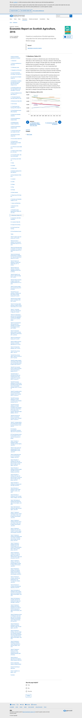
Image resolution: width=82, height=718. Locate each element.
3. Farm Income (14, 103)
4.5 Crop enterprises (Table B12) (16, 175)
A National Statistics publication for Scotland (15, 57)
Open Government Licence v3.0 (29, 711)
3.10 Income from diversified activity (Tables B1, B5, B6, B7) (16, 143)
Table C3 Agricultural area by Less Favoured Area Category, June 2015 (16, 456)
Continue (28, 695)
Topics (15, 19)
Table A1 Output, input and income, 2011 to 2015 (16, 237)
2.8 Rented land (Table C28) (16, 101)
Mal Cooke (29, 134)
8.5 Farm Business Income (16, 231)
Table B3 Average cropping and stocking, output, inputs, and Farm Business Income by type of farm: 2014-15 (16, 362)
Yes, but (30, 691)
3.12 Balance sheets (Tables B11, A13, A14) (16, 151)
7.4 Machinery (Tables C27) (16, 215)
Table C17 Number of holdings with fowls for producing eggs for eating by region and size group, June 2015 (16, 563)
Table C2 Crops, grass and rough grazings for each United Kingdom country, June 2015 (16, 449)
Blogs (48, 19)
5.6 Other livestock (14, 192)
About (11, 19)
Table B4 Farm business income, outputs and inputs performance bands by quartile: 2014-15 (16, 369)
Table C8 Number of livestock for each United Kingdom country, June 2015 (15, 490)
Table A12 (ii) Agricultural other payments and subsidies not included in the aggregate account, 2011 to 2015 (16, 325)
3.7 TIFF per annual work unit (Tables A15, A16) (15, 131)
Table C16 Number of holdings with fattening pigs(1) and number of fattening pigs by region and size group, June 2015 (16, 555)
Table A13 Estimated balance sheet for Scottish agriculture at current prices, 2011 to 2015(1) (16, 332)
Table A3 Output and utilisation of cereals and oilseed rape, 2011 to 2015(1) (15, 263)
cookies (15, 2)
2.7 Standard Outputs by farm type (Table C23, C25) (16, 97)
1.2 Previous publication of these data (16, 64)
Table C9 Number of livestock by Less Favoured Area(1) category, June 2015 (16, 496)
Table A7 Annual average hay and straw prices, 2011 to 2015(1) (16, 288)
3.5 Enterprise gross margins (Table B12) (15, 123)
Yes (29, 685)
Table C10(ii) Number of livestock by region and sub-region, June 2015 (16, 508)
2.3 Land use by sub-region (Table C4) (16, 77)
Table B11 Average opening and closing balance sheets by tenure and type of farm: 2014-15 (16, 424)
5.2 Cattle (12, 181)
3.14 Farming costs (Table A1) (16, 159)
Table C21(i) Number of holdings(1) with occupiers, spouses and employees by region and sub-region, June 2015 (16, 593)
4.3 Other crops (14, 168)
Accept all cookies (14, 10)
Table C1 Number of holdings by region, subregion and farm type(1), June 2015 (16, 443)
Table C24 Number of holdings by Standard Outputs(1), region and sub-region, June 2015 (16, 625)
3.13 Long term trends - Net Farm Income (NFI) (16, 155)
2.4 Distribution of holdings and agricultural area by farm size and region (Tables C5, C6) (16, 82)
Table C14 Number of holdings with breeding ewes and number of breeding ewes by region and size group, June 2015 (16, 538)
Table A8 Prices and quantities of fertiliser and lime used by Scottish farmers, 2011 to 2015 (16, 293)
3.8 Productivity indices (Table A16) (15, 135)
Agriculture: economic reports (35, 48)
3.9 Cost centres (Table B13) (16, 138)
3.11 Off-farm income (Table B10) (16, 147)
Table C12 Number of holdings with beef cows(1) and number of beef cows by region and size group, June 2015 (16, 523)
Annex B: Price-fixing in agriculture (15, 667)
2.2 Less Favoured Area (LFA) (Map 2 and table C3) (16, 73)
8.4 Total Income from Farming (15, 228)
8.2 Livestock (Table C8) (15, 222)
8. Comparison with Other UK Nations (16, 218)
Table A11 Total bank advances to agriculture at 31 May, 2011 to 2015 (16, 311)
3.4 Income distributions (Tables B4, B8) (15, 119)
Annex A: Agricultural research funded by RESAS (16, 663)
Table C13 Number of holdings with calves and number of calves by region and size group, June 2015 (16, 530)
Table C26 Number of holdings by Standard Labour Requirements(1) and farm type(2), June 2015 (15, 644)
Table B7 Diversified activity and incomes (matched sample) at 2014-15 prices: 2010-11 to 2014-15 (16, 393)
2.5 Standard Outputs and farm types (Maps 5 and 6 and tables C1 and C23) (16, 89)
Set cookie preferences (38, 10)
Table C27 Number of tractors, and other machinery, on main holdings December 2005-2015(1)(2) (16, 652)
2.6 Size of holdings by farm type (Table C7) (16, 93)
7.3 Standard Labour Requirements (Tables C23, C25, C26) (16, 211)
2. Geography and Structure (16, 70)
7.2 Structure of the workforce (14, 206)
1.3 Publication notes (15, 67)
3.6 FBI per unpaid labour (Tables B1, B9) (16, 127)
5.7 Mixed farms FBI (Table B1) (16, 196)
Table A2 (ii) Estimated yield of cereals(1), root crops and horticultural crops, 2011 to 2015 (16, 249)
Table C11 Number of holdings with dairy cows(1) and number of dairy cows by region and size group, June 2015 (16, 515)
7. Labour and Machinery (15, 203)
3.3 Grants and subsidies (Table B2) (15, 115)
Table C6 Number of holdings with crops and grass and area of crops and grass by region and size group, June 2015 (16, 477)
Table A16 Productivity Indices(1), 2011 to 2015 (15, 347)
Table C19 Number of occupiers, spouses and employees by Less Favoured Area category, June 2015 (15, 579)
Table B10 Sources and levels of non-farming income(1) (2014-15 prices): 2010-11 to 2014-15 (16, 417)
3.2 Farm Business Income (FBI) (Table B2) (16, 111)
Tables (12, 234)
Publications (24, 19)
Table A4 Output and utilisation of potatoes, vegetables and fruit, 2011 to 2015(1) (16, 269)
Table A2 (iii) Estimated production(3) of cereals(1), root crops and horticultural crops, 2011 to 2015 (16, 256)
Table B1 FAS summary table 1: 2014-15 (15, 352)
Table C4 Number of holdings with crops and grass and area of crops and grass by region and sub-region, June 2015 (16, 462)
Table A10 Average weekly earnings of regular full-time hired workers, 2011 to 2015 (16, 305)
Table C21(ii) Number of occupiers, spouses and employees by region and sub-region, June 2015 (15, 600)
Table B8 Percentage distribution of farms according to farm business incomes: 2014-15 (16, 400)
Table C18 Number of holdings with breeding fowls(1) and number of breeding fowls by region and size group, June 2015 (16, 571)
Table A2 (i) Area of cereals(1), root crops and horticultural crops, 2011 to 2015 (16, 242)
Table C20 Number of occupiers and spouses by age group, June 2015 (16, 586)
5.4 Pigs (12, 187)
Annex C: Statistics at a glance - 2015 (15, 671)
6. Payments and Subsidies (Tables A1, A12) (16, 200)
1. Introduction (13, 60)
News (19, 19)
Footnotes (13, 674)
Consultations (42, 19)
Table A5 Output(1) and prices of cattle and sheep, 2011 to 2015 (16, 276)
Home (11, 22)
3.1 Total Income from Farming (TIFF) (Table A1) (16, 107)
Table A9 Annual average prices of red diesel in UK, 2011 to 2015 (15, 300)
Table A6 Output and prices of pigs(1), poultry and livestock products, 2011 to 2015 (16, 281)
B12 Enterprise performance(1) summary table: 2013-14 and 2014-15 (16, 430)
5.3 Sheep (13, 184)
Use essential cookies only (26, 10)
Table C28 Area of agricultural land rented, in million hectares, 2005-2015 (16, 659)
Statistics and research (33, 19)
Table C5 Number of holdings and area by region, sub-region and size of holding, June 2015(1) (16, 470)
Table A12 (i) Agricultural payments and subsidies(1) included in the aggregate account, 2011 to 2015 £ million (16, 317)
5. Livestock (13, 179)
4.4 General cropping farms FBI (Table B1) (16, 171)
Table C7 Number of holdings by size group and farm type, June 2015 (16, 484)
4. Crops (12, 162)
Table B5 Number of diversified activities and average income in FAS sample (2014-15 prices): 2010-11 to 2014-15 (15, 376)
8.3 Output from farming (15, 224)
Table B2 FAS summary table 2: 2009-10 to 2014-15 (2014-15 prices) (16, 356)
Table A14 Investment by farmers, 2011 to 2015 (15, 338)
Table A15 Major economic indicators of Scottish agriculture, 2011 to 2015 (16, 343)
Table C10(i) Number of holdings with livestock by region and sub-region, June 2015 (16, 502)
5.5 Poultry (13, 189)
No (28, 688)
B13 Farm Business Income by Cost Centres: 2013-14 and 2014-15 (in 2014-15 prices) (16, 436)
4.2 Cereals (13, 165)
